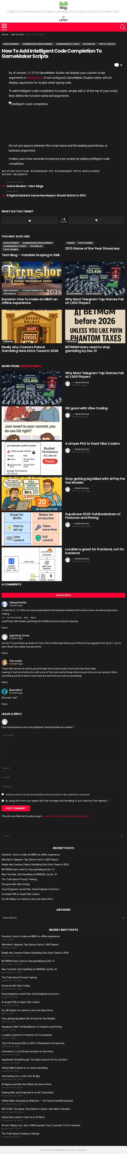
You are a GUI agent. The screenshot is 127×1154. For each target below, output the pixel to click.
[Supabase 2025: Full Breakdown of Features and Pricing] (32, 529)
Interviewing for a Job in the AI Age (21, 1076)
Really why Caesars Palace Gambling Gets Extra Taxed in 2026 (30, 349)
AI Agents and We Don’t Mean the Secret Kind (26, 1084)
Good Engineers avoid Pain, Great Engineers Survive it (30, 889)
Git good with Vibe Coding (86, 408)
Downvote (96, 220)
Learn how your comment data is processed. (66, 816)
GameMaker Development (37, 242)
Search (122, 836)
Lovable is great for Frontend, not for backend (94, 551)
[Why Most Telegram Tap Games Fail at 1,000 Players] (95, 278)
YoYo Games (10, 249)
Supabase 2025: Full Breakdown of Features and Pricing (92, 516)
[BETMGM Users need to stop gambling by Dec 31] (95, 326)
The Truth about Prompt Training (19, 879)
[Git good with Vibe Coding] (32, 423)
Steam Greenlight (33, 290)
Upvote (30, 220)
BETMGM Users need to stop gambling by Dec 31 (87, 349)
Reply (5, 627)
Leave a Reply (63, 595)
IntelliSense (34, 77)
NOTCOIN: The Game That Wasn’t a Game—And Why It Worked (36, 1108)
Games (71, 242)
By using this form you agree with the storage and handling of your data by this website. (57, 800)
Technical (36, 246)
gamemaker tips (43, 171)
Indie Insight (11, 290)
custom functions (16, 171)
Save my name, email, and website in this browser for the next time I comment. (48, 794)
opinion (8, 341)
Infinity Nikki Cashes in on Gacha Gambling (25, 1067)
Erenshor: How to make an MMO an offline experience (30, 301)
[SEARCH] (122, 27)
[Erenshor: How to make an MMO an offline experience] (32, 278)
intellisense (92, 171)
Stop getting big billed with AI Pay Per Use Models (95, 480)
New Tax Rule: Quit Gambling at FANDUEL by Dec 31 (29, 874)
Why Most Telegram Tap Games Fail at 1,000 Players (94, 301)
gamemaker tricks (69, 171)
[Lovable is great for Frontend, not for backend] (32, 564)
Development (11, 242)
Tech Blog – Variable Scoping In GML (31, 255)
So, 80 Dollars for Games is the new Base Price (27, 899)
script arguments (16, 174)
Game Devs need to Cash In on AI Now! (23, 1117)
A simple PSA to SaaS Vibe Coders (92, 443)
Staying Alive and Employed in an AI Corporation (28, 1092)
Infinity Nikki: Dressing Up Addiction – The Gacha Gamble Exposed (37, 1100)
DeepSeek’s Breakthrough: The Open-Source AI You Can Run (34, 1059)
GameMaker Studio (14, 246)
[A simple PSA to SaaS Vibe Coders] (32, 458)
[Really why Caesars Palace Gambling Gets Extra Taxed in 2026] (32, 326)
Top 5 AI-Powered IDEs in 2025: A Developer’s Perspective (33, 1043)
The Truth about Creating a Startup (20, 1133)
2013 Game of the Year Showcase (92, 248)
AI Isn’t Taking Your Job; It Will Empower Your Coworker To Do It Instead (41, 1125)
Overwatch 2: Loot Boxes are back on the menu (27, 1051)
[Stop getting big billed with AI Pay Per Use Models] (32, 494)
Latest (63, 20)
